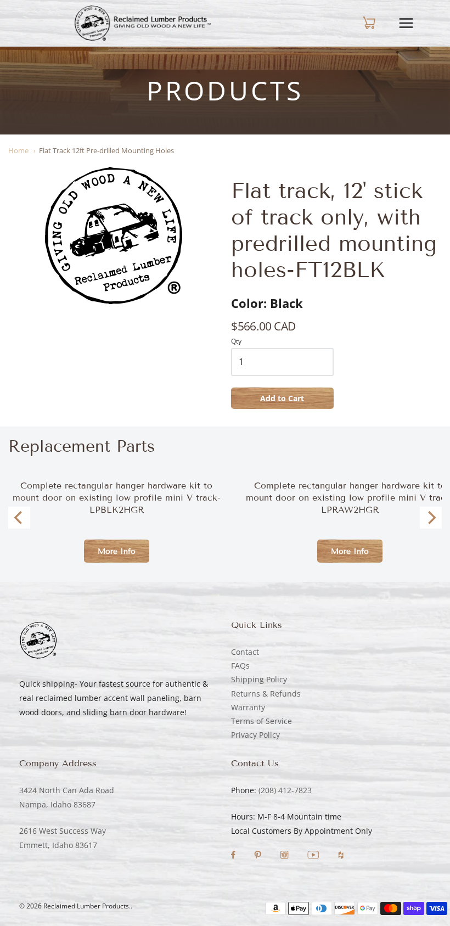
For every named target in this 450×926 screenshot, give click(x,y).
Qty (236, 342)
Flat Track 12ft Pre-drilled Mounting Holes (106, 150)
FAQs (240, 665)
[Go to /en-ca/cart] (359, 23)
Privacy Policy (255, 734)
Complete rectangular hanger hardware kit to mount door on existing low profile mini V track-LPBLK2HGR (117, 497)
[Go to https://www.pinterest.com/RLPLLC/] (258, 856)
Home (18, 150)
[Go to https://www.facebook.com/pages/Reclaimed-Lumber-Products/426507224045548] (234, 856)
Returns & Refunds (266, 693)
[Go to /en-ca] (143, 23)
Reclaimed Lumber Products (86, 906)
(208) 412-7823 (285, 790)
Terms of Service (261, 721)
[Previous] (19, 518)
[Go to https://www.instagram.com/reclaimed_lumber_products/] (285, 856)
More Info (117, 551)
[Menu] (414, 23)
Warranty (248, 707)
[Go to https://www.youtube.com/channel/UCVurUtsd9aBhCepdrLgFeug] (314, 856)
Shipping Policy (259, 679)
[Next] (431, 518)
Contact (245, 652)
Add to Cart (282, 398)
